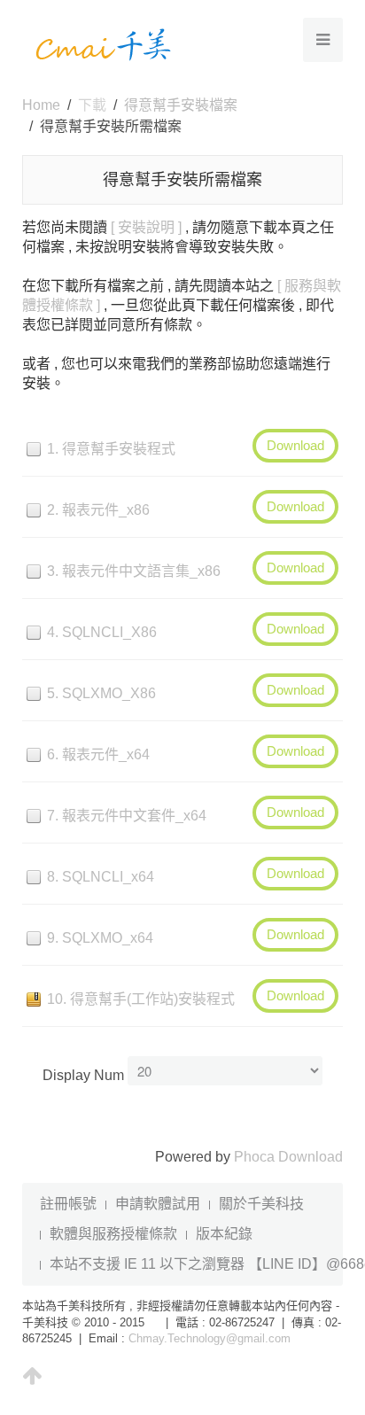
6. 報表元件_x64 (98, 754)
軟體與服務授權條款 (113, 1233)
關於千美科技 (261, 1203)
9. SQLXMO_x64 (100, 937)
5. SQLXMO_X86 (101, 693)
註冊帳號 (68, 1203)
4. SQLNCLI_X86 (102, 632)
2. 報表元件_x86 (98, 509)
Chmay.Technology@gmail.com (209, 1338)
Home (41, 105)
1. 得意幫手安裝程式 (111, 448)
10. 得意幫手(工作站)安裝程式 (141, 999)
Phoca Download (288, 1156)
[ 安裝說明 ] (146, 227)
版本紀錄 (224, 1233)
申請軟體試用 (157, 1203)
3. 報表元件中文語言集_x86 (134, 571)
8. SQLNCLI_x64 (100, 876)
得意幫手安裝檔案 (180, 105)
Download (295, 445)
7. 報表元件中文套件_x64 (126, 815)
